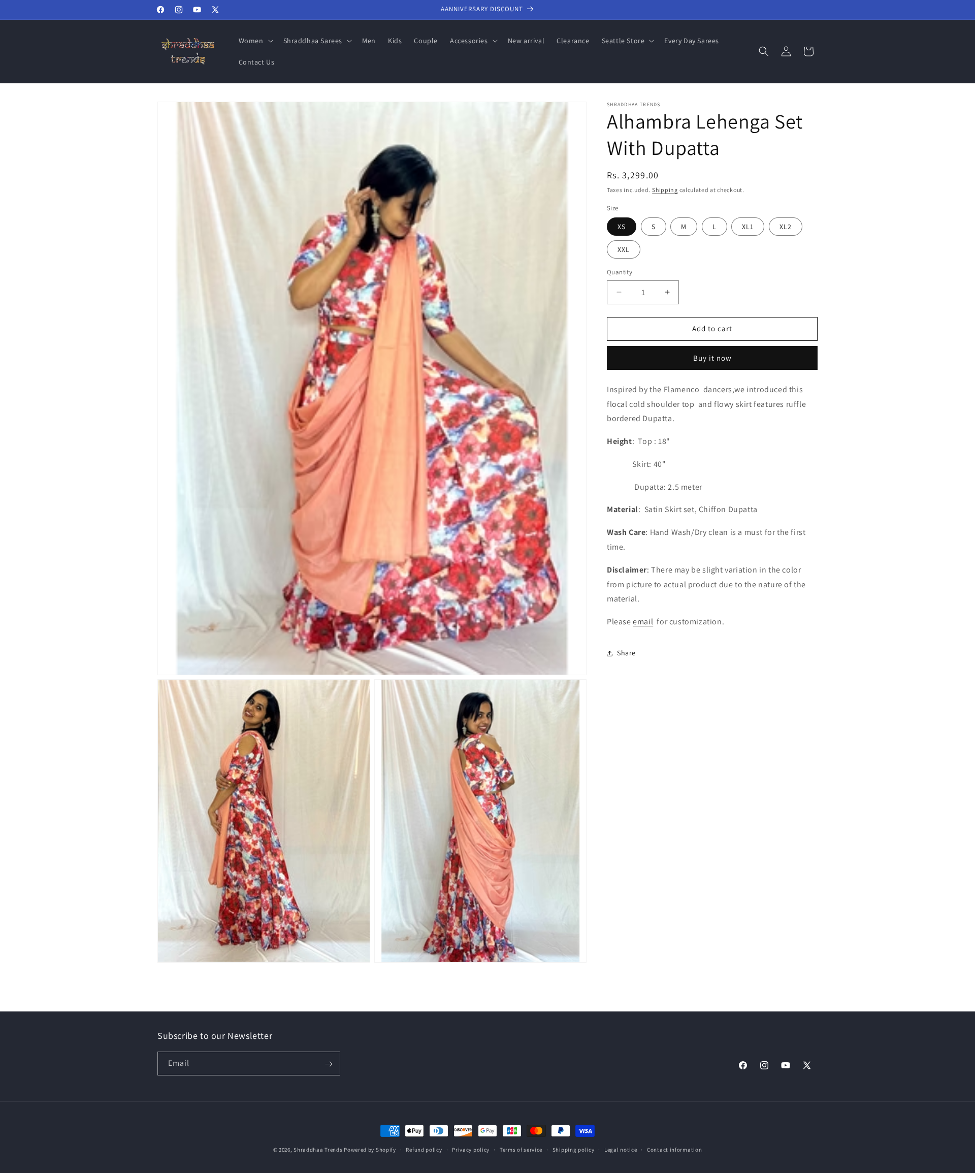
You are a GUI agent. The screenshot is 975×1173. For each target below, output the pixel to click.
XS (622, 226)
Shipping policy (573, 1149)
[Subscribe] (328, 1064)
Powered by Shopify (370, 1149)
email (643, 621)
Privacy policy (471, 1149)
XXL (624, 249)
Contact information (674, 1149)
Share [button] (626, 653)
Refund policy (424, 1149)
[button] (255, 40)
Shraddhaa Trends (318, 1149)
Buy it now (712, 358)
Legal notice (620, 1149)
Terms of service (521, 1149)
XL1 (748, 226)
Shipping (665, 190)
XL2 (785, 226)
